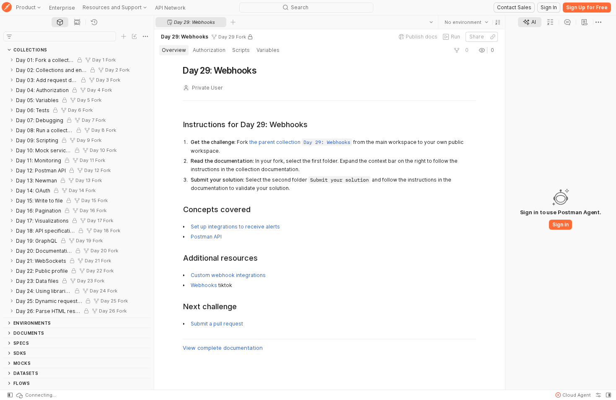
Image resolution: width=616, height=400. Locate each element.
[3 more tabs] (598, 22)
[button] (498, 22)
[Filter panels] (9, 36)
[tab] (60, 22)
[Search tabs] (431, 22)
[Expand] (11, 59)
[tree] (76, 186)
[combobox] (466, 22)
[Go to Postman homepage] (7, 7)
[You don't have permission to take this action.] (233, 22)
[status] (35, 395)
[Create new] (124, 36)
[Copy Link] (493, 37)
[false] (457, 50)
